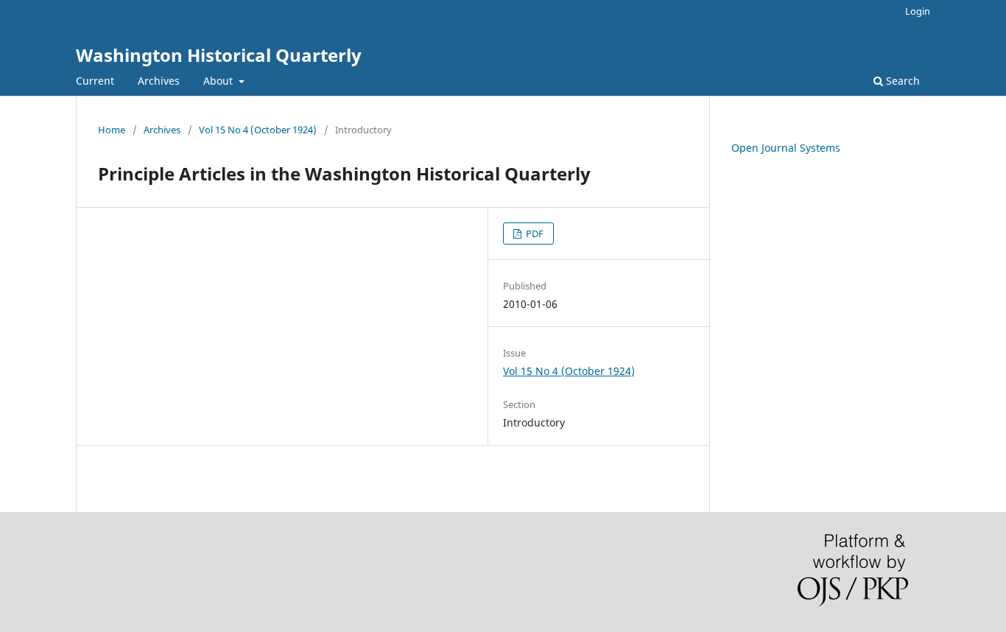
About (219, 81)
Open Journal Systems (785, 148)
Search (901, 81)
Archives (159, 81)
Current (95, 81)
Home (111, 129)
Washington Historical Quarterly (219, 55)
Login (917, 11)
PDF (534, 233)
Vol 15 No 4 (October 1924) (258, 129)
